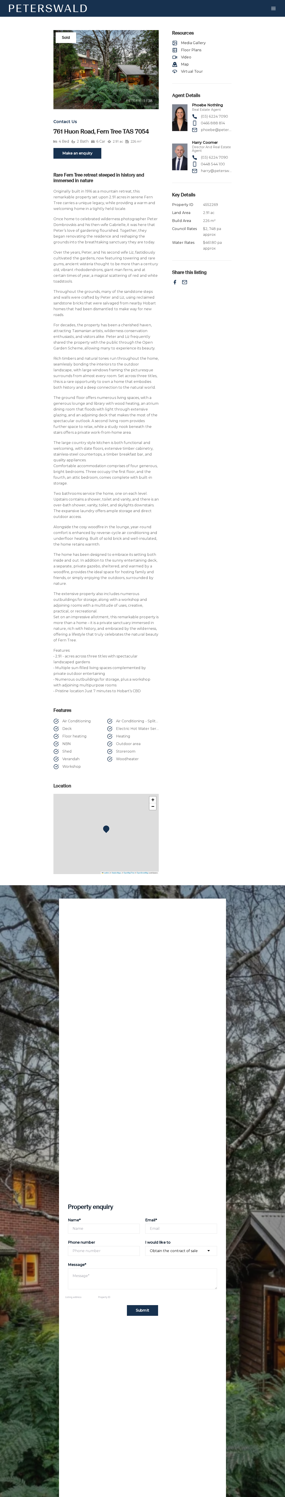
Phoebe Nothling (207, 105)
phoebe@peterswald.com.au (216, 130)
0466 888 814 (213, 123)
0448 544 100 (213, 164)
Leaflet (106, 872)
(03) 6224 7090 (214, 116)
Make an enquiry (77, 153)
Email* (151, 1220)
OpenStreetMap (142, 872)
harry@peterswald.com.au (216, 171)
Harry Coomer (205, 142)
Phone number (81, 1242)
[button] (107, 830)
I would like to (158, 1242)
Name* (74, 1220)
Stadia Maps (116, 872)
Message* (77, 1265)
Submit (142, 1310)
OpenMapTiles (129, 872)
